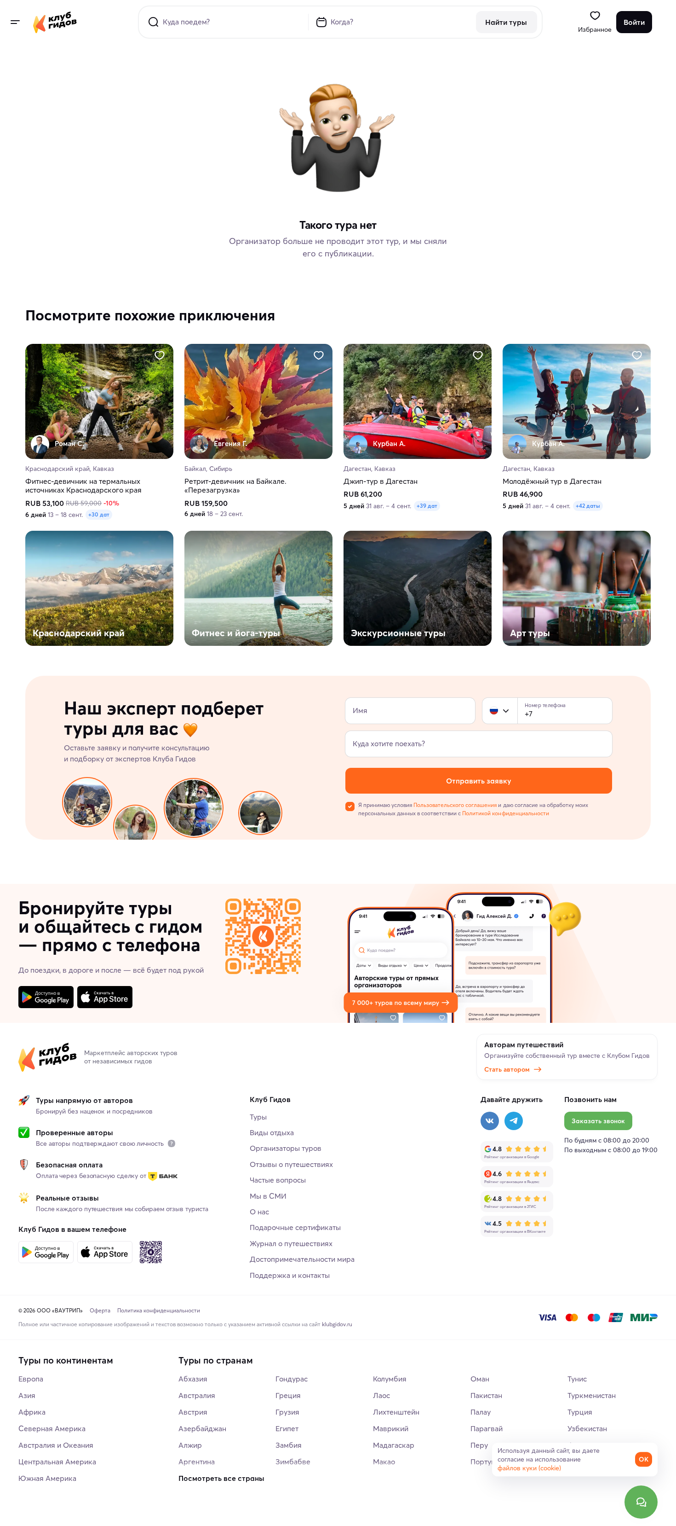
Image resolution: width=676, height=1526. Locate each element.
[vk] (490, 1121)
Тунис (577, 1378)
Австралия (196, 1395)
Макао (384, 1461)
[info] (171, 1143)
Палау (480, 1411)
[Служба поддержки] (641, 1502)
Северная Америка (52, 1428)
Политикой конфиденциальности (505, 813)
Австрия (192, 1411)
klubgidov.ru (337, 1324)
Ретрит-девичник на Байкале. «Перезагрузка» (235, 486)
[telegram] (513, 1121)
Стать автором (507, 1069)
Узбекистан (587, 1428)
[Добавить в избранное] (159, 355)
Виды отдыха (272, 1132)
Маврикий (390, 1428)
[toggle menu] (15, 22)
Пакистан (486, 1395)
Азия (26, 1395)
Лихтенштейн (396, 1411)
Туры (258, 1116)
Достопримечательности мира (302, 1259)
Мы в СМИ (268, 1196)
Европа (30, 1378)
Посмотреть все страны (221, 1478)
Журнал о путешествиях (291, 1243)
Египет (286, 1428)
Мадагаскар (393, 1445)
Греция (288, 1395)
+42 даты (588, 506)
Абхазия (192, 1378)
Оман (479, 1378)
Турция (579, 1411)
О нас (259, 1211)
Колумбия (390, 1378)
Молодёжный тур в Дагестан (552, 481)
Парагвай (486, 1428)
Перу (479, 1445)
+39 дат (427, 506)
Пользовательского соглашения (455, 804)
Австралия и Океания (55, 1445)
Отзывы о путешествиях (291, 1164)
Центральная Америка (57, 1461)
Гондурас (291, 1378)
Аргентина (196, 1461)
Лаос (381, 1395)
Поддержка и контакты (290, 1275)
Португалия (490, 1461)
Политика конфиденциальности (158, 1310)
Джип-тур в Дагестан (381, 481)
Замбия (288, 1445)
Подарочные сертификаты (295, 1227)
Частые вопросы (278, 1179)
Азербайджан (202, 1428)
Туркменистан (591, 1395)
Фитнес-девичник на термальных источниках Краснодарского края (83, 486)
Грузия (287, 1411)
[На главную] (55, 22)
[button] (494, 710)
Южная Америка (47, 1478)
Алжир (190, 1445)
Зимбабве (292, 1461)
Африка (32, 1411)
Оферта (100, 1310)
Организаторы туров (285, 1148)
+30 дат (98, 514)
